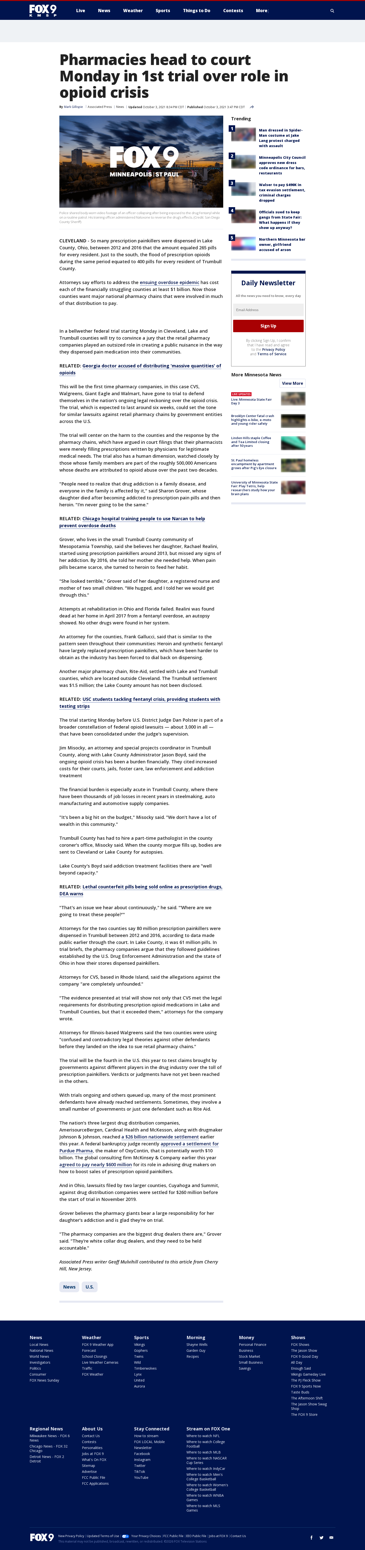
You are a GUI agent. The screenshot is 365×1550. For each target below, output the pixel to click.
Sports (141, 1337)
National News (41, 1350)
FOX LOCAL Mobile (149, 1441)
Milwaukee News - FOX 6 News (50, 1438)
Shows (298, 1337)
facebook (312, 1538)
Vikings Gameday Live (308, 1374)
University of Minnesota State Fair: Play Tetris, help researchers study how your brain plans (254, 488)
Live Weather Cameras (100, 1362)
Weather (91, 1337)
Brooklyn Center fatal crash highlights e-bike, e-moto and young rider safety (252, 420)
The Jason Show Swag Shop (309, 1406)
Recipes (192, 1356)
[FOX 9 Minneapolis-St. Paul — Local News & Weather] (46, 11)
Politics (35, 1368)
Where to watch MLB (203, 1452)
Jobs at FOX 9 (93, 1453)
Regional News (46, 1429)
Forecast (89, 1350)
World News (39, 1356)
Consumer (38, 1374)
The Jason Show (304, 1350)
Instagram (142, 1459)
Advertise (89, 1471)
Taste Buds (300, 1392)
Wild (137, 1362)
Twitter (140, 1465)
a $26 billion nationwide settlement (160, 1137)
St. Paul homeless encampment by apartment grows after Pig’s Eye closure (254, 464)
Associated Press (100, 107)
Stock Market (249, 1356)
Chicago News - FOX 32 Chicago (49, 1448)
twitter (322, 1538)
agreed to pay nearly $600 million (95, 1164)
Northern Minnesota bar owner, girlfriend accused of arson (282, 244)
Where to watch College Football (205, 1444)
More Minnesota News (256, 375)
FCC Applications (95, 1483)
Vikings (139, 1344)
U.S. (89, 1287)
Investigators (40, 1362)
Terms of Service (271, 354)
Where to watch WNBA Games (205, 1497)
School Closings (94, 1356)
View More (292, 383)
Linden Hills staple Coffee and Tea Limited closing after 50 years (251, 442)
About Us (92, 1429)
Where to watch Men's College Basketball (204, 1476)
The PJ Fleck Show (306, 1380)
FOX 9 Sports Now (306, 1386)
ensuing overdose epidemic (169, 282)
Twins (139, 1356)
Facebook (142, 1453)
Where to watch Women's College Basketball (207, 1487)
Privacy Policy (273, 349)
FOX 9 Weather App (97, 1344)
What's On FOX (94, 1459)
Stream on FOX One (208, 1429)
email (331, 1538)
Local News (39, 1344)
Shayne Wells (197, 1344)
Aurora (139, 1386)
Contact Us (91, 1435)
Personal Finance (252, 1344)
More (261, 10)
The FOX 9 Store (304, 1414)
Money (246, 1337)
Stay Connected (151, 1429)
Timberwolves (145, 1368)
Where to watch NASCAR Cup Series (206, 1460)
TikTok (139, 1471)
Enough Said (301, 1368)
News (120, 107)
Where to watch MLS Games (203, 1508)
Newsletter (143, 1447)
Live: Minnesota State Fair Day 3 (251, 401)
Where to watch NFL (203, 1435)
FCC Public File (93, 1477)
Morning (195, 1337)
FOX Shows (300, 1344)
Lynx (138, 1374)
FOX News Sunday (44, 1380)
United (139, 1380)
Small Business (251, 1362)
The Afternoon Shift (307, 1398)
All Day (296, 1362)
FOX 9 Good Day (304, 1356)
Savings (245, 1368)
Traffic (87, 1368)
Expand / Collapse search (332, 10)
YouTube (141, 1477)
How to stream (146, 1435)
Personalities (92, 1447)
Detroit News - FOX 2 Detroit (47, 1458)
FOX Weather (92, 1374)
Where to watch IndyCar (205, 1468)
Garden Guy (195, 1350)
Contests (89, 1441)
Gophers (141, 1350)
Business (246, 1350)
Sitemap (88, 1465)
